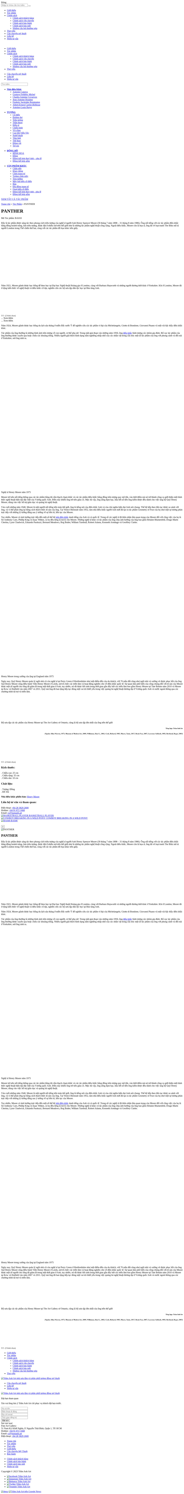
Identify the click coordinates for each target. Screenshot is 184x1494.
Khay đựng (18, 171)
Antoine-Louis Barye (22, 107)
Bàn (14, 184)
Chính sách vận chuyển (23, 20)
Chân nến (17, 168)
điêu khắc (127, 333)
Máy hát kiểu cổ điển (22, 181)
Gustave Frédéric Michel (24, 94)
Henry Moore (33, 796)
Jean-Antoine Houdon (23, 99)
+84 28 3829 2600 (20, 808)
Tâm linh (17, 138)
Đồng (15, 156)
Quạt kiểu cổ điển (21, 189)
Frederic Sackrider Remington (26, 102)
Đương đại (17, 117)
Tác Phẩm (17, 204)
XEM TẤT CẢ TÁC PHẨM (14, 199)
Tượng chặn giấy (20, 176)
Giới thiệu (11, 10)
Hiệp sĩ (16, 125)
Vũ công (17, 130)
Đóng (3, 2)
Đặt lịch (5, 1420)
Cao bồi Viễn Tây (21, 133)
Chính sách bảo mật (22, 26)
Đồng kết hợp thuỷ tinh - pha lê (27, 191)
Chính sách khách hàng (23, 18)
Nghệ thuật (18, 135)
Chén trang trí (19, 173)
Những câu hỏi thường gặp (25, 28)
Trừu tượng (18, 120)
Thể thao (17, 140)
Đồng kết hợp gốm (21, 161)
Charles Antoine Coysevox (25, 97)
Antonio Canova (20, 92)
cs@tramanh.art (15, 813)
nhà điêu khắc (62, 517)
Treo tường (18, 179)
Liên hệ (10, 36)
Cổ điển (16, 115)
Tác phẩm (11, 13)
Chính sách (12, 15)
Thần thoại (17, 122)
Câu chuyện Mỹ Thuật (17, 1451)
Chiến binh (18, 128)
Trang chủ (5, 204)
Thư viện (11, 31)
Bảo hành (11, 1454)
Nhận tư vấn (12, 38)
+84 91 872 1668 (17, 810)
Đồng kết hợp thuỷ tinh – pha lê (27, 158)
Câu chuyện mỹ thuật (16, 33)
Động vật (17, 143)
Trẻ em (16, 146)
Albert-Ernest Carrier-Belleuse (26, 105)
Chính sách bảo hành (22, 23)
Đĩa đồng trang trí (21, 186)
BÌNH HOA (18, 153)
